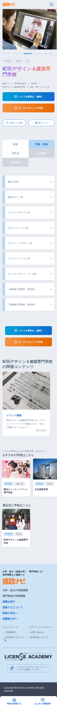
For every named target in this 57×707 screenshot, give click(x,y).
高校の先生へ (10, 613)
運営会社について (39, 637)
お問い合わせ (37, 632)
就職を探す (9, 601)
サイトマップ (11, 627)
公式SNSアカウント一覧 (15, 639)
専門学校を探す (20, 83)
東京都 (33, 83)
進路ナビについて (13, 607)
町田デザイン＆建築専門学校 (14, 87)
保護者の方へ (10, 618)
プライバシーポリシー (41, 627)
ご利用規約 (10, 632)
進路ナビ (6, 83)
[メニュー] (51, 4)
